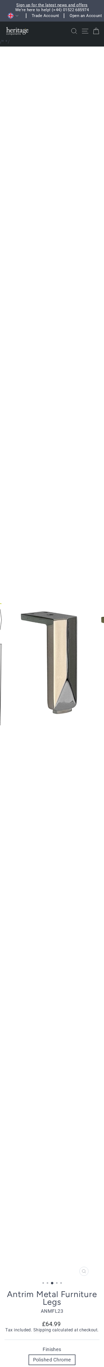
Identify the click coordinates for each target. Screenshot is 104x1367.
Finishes (52, 1349)
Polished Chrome (52, 1359)
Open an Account (86, 15)
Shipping (42, 1330)
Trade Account (45, 15)
